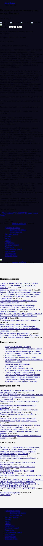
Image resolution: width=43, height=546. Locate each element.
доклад (7, 238)
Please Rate (4, 27)
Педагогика (9, 243)
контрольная (10, 251)
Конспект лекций (12, 245)
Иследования (10, 254)
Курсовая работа (11, 234)
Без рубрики (10, 3)
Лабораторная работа (13, 249)
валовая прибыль (19, 224)
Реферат (8, 236)
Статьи (8, 241)
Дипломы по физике (18, 230)
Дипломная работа (12, 228)
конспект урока (11, 256)
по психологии (16, 232)
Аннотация (9, 247)
